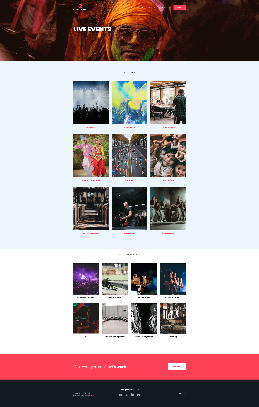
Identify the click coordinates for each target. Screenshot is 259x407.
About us (140, 7)
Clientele (162, 7)
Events (150, 7)
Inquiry (180, 7)
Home (131, 7)
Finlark (91, 395)
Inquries (176, 367)
